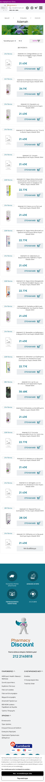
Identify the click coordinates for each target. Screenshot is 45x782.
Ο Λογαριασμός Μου (31, 680)
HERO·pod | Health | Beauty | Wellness (11, 677)
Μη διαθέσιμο (30, 548)
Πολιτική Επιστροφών (9, 693)
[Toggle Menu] (41, 8)
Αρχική (7, 18)
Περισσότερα (22, 778)
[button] (10, 8)
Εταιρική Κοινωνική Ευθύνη (11, 728)
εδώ (21, 766)
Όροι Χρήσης (6, 724)
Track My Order (29, 684)
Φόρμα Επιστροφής (9, 697)
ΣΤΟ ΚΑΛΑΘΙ (29, 69)
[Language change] (18, 6)
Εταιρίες (23, 18)
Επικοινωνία (6, 721)
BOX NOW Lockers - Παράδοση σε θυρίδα (9, 705)
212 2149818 (22, 656)
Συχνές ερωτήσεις (8, 682)
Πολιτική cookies (8, 690)
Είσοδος (27, 676)
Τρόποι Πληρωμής (8, 711)
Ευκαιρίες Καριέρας (9, 731)
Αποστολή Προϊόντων (9, 701)
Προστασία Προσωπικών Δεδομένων (10, 736)
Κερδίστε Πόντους (8, 686)
